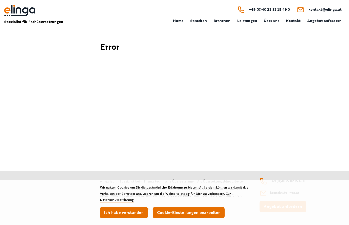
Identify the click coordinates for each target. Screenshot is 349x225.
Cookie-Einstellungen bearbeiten (189, 212)
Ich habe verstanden (124, 212)
